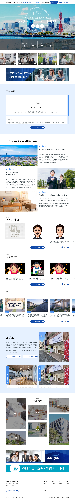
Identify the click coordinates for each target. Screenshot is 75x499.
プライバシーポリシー (14, 497)
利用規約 (7, 497)
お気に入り (60, 481)
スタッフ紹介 (53, 483)
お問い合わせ (54, 2)
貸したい (38, 2)
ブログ (52, 485)
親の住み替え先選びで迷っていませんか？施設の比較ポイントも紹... (20, 120)
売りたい (29, 2)
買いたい (25, 2)
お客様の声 (53, 488)
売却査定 (45, 490)
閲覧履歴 (60, 483)
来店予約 (67, 483)
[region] (37, 109)
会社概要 (42, 2)
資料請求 (67, 481)
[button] (62, 247)
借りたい (33, 2)
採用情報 (47, 2)
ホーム (20, 2)
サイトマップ (20, 497)
